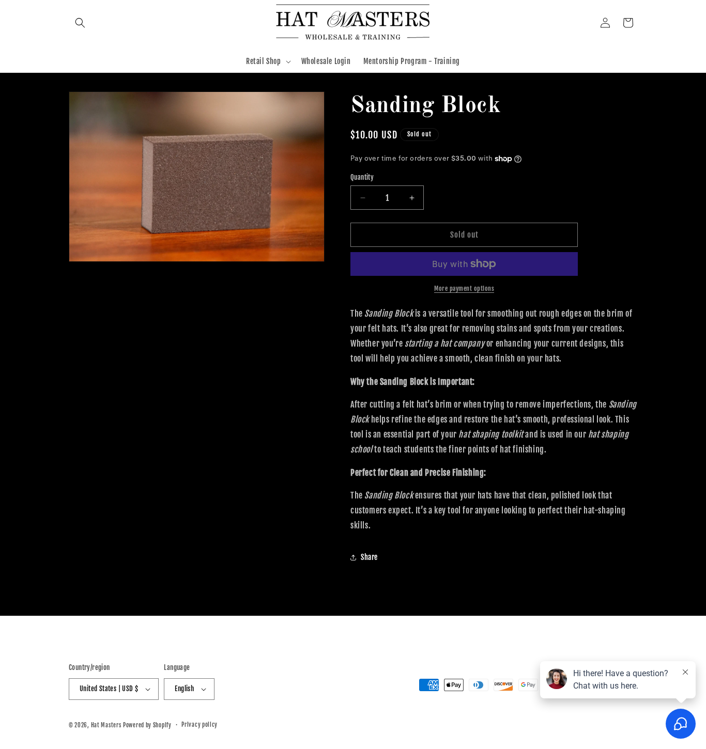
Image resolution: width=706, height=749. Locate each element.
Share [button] (369, 557)
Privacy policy (199, 724)
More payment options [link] (464, 288)
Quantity (362, 177)
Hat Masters (106, 725)
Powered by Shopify (147, 725)
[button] (80, 22)
